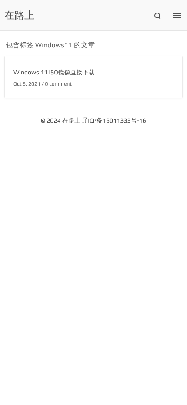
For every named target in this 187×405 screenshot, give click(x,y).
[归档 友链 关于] (178, 16)
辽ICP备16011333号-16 (114, 120)
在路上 (19, 15)
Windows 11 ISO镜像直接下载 (54, 72)
